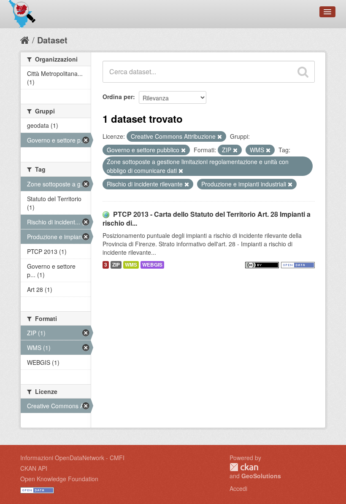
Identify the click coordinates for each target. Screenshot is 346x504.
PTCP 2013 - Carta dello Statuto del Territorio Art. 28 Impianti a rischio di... (207, 218)
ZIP (116, 264)
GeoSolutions (261, 476)
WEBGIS (152, 264)
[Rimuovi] (219, 136)
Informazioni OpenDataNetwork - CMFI (72, 457)
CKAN (244, 467)
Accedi (238, 488)
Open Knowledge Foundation (59, 478)
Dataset (52, 40)
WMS (131, 264)
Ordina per (118, 96)
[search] (302, 71)
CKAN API (33, 468)
